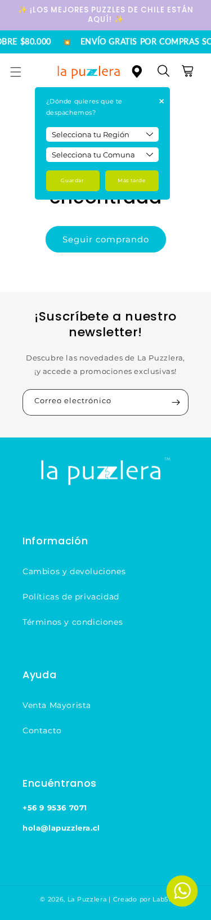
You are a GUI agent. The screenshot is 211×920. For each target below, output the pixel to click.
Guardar (72, 180)
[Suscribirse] (175, 402)
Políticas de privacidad (71, 597)
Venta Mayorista (57, 705)
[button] (22, 72)
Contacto (42, 730)
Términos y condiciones (73, 622)
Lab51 (161, 899)
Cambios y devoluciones (74, 571)
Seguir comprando (105, 239)
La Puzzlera (87, 899)
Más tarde (131, 180)
